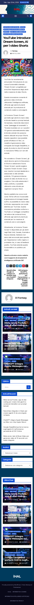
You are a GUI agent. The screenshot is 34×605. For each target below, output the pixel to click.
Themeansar (17, 587)
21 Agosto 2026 (12, 499)
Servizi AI (6, 31)
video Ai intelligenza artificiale (13, 34)
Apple (23, 359)
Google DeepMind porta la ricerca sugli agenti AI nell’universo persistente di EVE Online (15, 429)
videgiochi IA (21, 320)
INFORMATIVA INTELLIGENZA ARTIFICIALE (17, 596)
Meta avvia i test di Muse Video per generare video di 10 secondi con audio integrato (16, 438)
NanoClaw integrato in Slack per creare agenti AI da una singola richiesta (15, 413)
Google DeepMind (10, 555)
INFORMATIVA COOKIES (19, 591)
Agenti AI (7, 340)
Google (23, 27)
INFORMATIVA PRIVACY (17, 601)
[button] (28, 16)
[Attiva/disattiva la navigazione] (16, 16)
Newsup (28, 585)
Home (9, 591)
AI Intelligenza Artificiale (11, 27)
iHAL (17, 9)
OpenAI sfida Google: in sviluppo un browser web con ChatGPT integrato (11, 274)
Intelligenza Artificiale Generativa (14, 29)
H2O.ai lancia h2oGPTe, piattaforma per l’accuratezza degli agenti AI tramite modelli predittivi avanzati (22, 278)
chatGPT (7, 361)
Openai (14, 361)
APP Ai (23, 318)
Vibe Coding (13, 320)
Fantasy (14, 51)
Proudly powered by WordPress (11, 585)
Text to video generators (18, 31)
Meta (6, 320)
